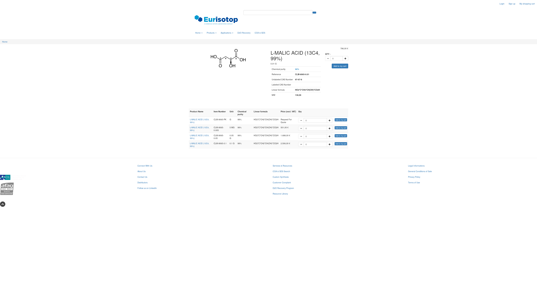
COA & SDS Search (281, 171)
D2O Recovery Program (283, 188)
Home (198, 32)
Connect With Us (144, 165)
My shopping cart (527, 3)
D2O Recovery (243, 32)
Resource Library (280, 193)
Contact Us (142, 176)
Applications (226, 32)
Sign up (512, 3)
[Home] (217, 19)
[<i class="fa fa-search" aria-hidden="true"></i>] (314, 13)
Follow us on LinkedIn (147, 188)
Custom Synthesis (281, 176)
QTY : (327, 54)
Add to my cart (340, 66)
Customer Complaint (282, 182)
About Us (141, 171)
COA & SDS (260, 32)
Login (502, 3)
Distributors (142, 182)
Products (211, 32)
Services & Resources (282, 165)
